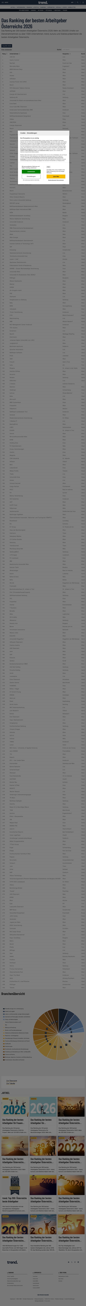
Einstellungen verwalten (31, 176)
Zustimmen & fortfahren (31, 172)
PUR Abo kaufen (56, 176)
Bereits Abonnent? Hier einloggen (56, 180)
